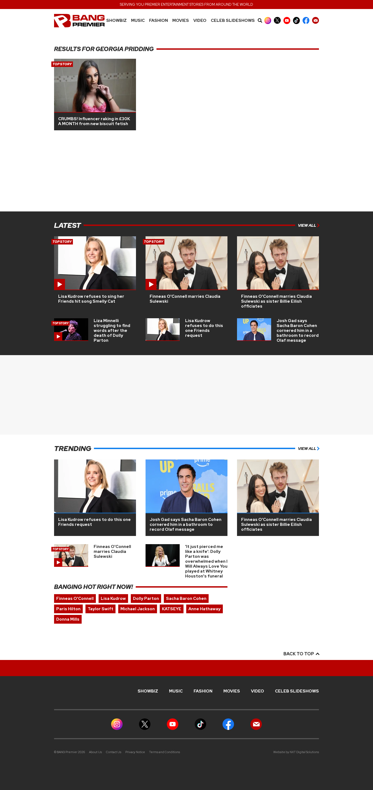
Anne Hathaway (204, 609)
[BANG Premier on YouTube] (286, 20)
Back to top (299, 654)
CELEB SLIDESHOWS (233, 21)
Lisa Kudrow (113, 598)
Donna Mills (67, 619)
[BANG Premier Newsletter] (315, 20)
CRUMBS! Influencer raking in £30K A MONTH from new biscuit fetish (94, 121)
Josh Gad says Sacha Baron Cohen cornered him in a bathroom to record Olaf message (298, 330)
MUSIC (138, 21)
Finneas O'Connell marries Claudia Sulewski (185, 299)
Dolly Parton (146, 598)
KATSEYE (171, 609)
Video (199, 21)
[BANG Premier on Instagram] (267, 20)
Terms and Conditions (164, 752)
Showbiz (116, 21)
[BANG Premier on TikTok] (296, 20)
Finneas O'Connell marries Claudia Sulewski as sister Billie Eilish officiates (276, 301)
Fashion (158, 21)
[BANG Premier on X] (277, 20)
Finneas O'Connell (75, 598)
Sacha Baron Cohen (186, 598)
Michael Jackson (137, 609)
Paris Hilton (68, 609)
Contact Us (113, 752)
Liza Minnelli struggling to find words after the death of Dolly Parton (112, 330)
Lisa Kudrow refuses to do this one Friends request (204, 328)
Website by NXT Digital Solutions (296, 752)
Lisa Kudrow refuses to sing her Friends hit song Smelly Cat (91, 299)
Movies (180, 21)
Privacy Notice (135, 752)
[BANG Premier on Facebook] (306, 20)
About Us (95, 752)
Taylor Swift (100, 609)
